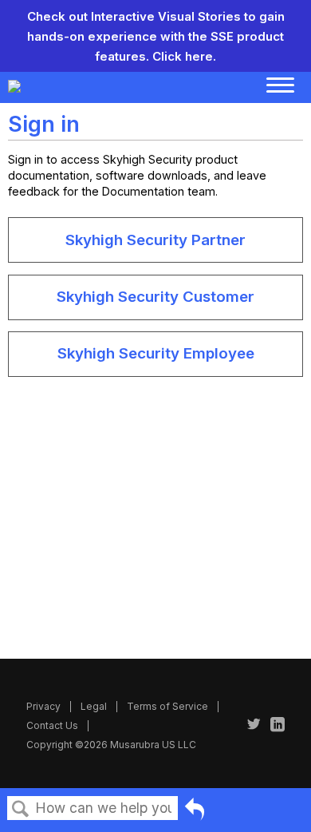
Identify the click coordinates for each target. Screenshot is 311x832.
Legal (94, 706)
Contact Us (52, 725)
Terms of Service (167, 706)
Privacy (43, 706)
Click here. (184, 56)
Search (20, 809)
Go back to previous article (194, 811)
